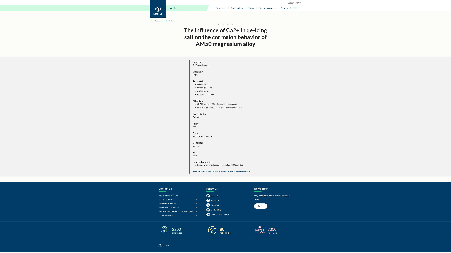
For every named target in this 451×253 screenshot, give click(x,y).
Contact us (221, 8)
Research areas (266, 8)
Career (251, 8)
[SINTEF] (158, 9)
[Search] (171, 8)
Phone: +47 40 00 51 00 (168, 195)
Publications (170, 21)
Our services (237, 8)
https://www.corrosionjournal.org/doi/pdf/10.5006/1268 (220, 165)
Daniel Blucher (203, 84)
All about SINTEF (289, 8)
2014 (195, 155)
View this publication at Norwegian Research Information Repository (220, 171)
